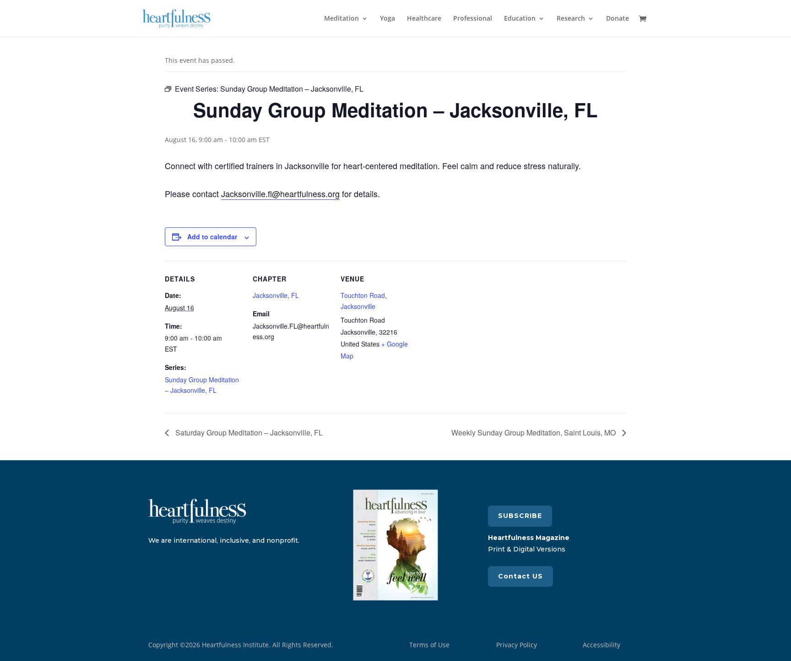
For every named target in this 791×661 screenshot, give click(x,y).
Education (520, 18)
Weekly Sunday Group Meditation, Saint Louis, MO (534, 432)
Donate (617, 18)
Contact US (520, 576)
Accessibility (601, 644)
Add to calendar (212, 236)
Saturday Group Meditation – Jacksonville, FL (248, 432)
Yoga (387, 18)
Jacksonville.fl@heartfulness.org (280, 193)
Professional (472, 18)
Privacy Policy (516, 644)
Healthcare (424, 18)
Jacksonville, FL (276, 295)
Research (571, 18)
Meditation (341, 18)
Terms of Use (429, 644)
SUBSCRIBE (520, 516)
